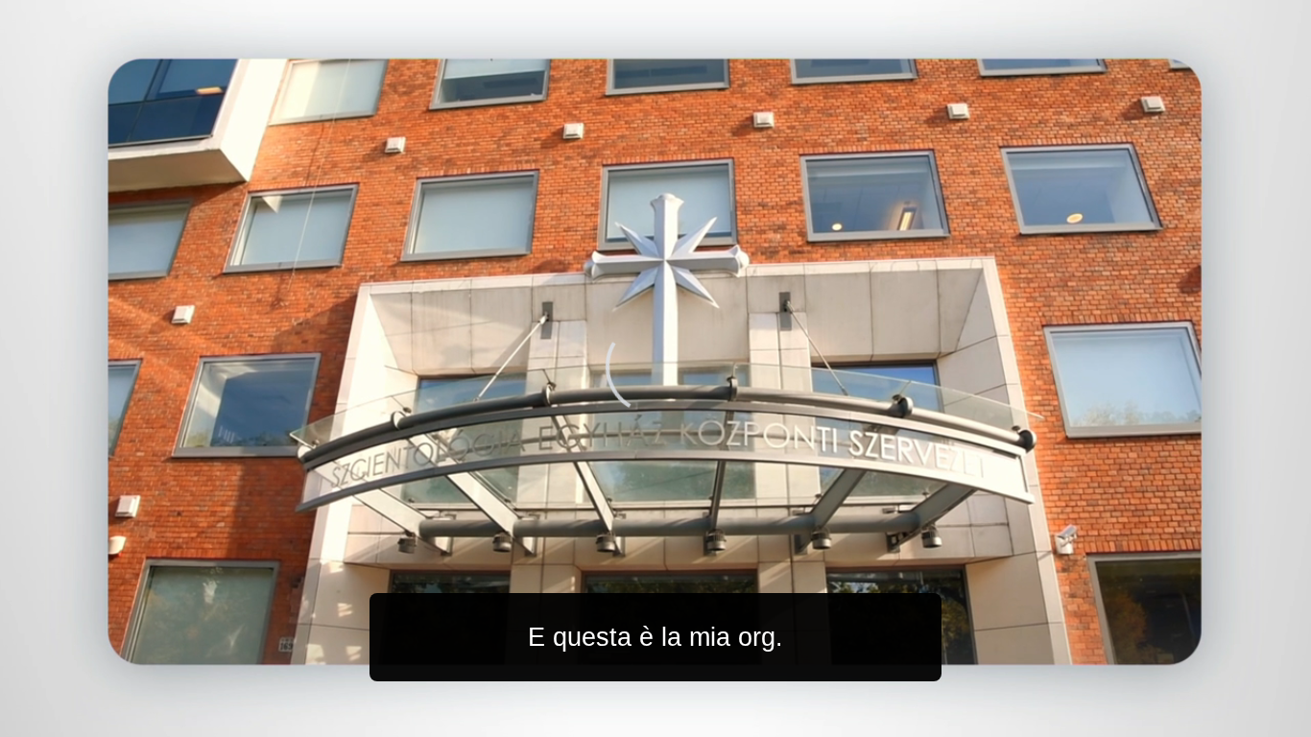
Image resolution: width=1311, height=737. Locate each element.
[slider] (693, 718)
